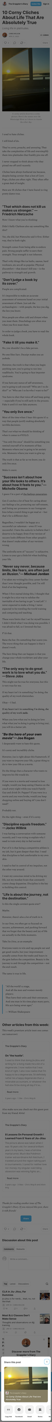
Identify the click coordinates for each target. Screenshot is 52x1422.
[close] (47, 1361)
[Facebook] (19, 1409)
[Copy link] (8, 1409)
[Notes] (40, 1409)
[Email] (29, 1409)
